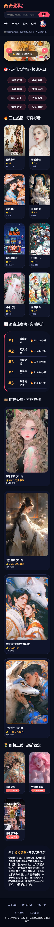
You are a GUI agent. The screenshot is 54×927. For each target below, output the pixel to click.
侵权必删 (41, 904)
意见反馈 (34, 912)
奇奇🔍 (44, 15)
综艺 (25, 23)
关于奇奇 (12, 904)
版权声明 (27, 904)
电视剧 (15, 23)
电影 (6, 23)
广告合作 (20, 912)
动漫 (33, 23)
